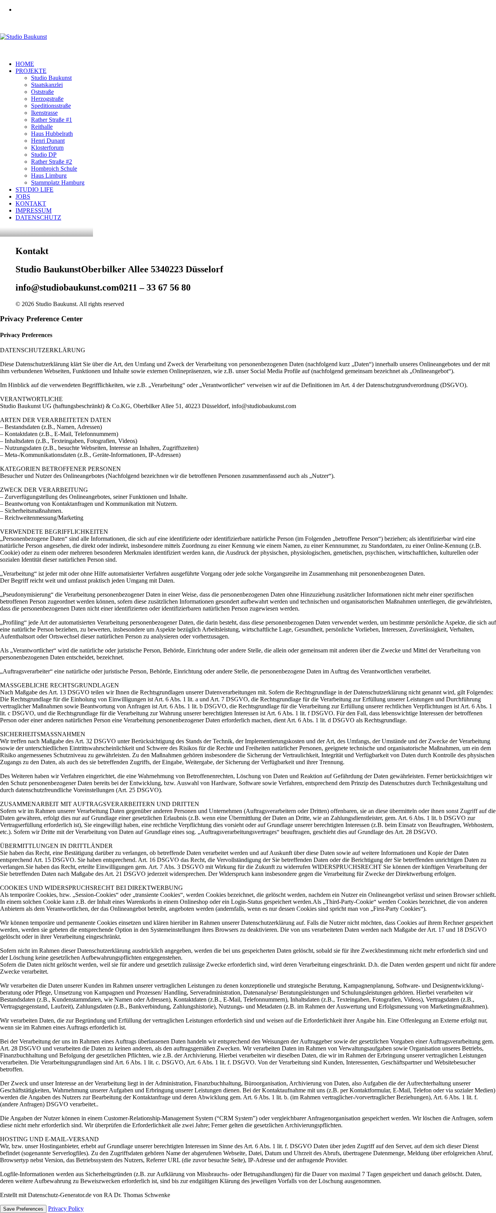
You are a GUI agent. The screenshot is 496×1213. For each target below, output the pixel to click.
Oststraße (42, 91)
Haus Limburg (49, 175)
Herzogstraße (47, 98)
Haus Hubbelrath (52, 133)
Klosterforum (47, 147)
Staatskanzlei (47, 84)
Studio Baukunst (51, 77)
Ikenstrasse (44, 112)
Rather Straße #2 (51, 161)
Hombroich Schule (54, 168)
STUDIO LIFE (34, 189)
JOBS (23, 196)
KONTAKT (31, 203)
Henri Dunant (48, 140)
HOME (25, 64)
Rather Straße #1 (51, 119)
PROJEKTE (31, 70)
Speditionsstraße (51, 105)
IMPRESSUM (34, 210)
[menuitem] (256, 9)
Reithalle (42, 126)
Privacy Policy (66, 1208)
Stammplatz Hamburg (57, 182)
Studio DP (44, 154)
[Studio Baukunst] (248, 36)
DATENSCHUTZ (38, 217)
